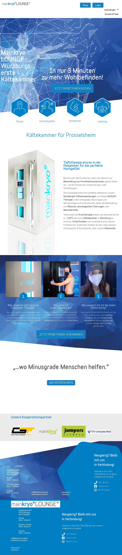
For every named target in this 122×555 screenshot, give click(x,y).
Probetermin (69, 225)
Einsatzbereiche (75, 192)
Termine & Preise (111, 14)
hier (100, 225)
